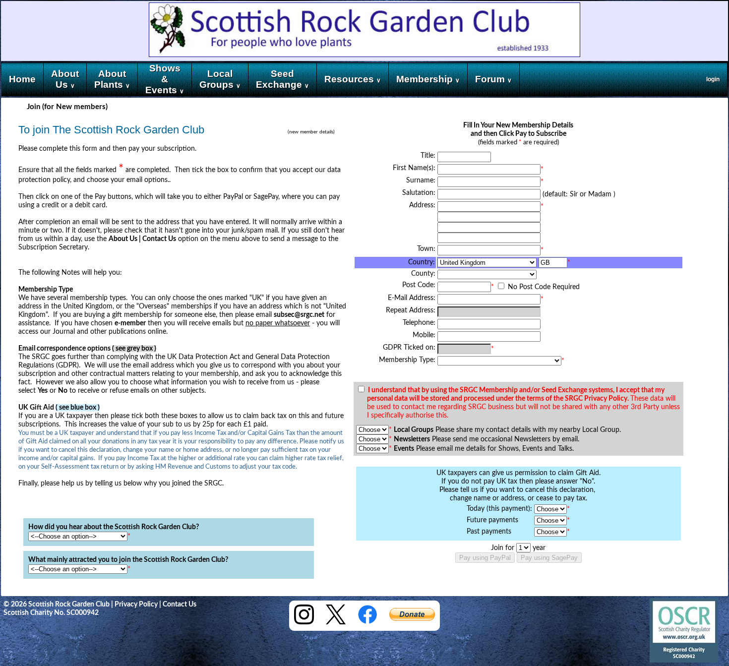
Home (22, 79)
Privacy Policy (136, 604)
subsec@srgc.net (299, 314)
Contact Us (179, 604)
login (713, 79)
